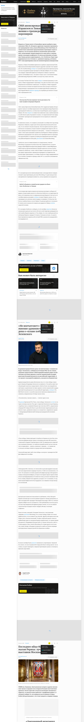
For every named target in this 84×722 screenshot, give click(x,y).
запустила (49, 198)
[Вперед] (60, 249)
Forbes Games (24, 1)
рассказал (26, 517)
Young (67, 1)
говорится (29, 113)
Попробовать (44, 31)
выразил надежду (34, 90)
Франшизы (40, 1)
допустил (34, 545)
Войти (74, 1)
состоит (53, 404)
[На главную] (3, 1)
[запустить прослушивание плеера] (52, 22)
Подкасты (46, 1)
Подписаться (24, 271)
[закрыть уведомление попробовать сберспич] (52, 26)
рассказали (40, 138)
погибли (52, 192)
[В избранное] (36, 292)
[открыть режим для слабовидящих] (49, 22)
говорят (40, 80)
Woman (58, 1)
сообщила (36, 186)
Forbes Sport (21, 292)
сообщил (33, 68)
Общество (42, 292)
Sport (63, 1)
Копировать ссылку (53, 38)
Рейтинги (34, 1)
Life (54, 1)
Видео (50, 1)
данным (22, 404)
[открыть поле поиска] (79, 2)
